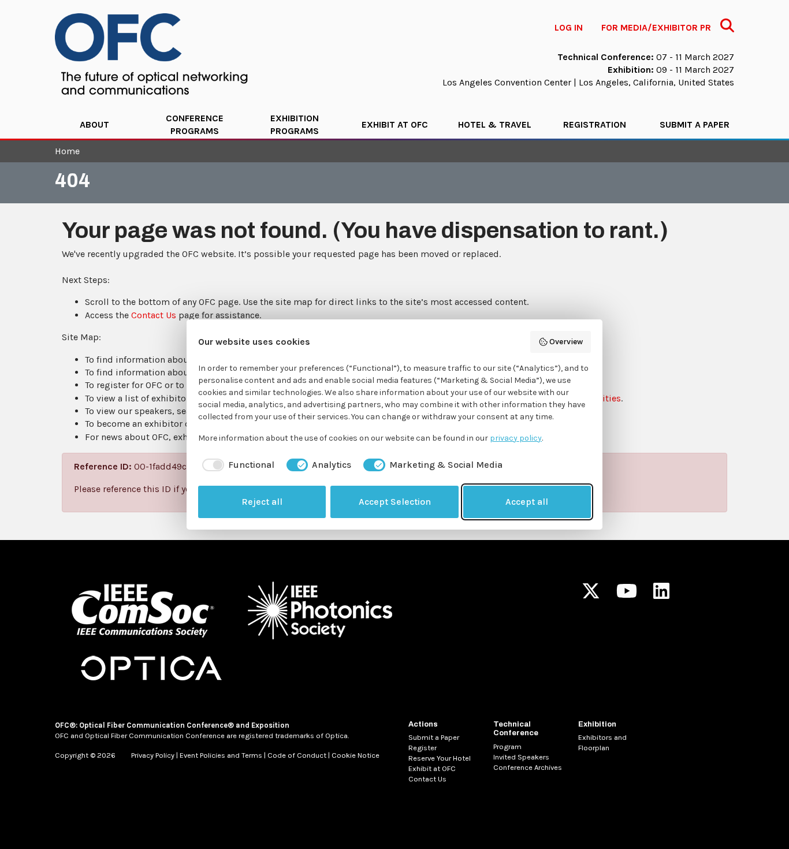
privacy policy (516, 438)
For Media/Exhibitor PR (656, 27)
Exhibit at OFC (395, 124)
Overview (566, 342)
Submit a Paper (695, 124)
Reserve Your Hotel (439, 758)
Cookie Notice (355, 755)
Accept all (526, 501)
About (94, 124)
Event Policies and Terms (221, 755)
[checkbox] (236, 465)
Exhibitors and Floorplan (602, 742)
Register (422, 747)
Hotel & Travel (494, 124)
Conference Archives (527, 767)
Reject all (261, 501)
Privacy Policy (152, 755)
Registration (594, 124)
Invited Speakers (521, 757)
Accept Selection (395, 501)
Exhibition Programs (294, 124)
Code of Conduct (296, 755)
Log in (568, 27)
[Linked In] (661, 594)
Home (67, 151)
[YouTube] (626, 594)
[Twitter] (591, 594)
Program (507, 746)
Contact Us (153, 315)
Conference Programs (195, 124)
